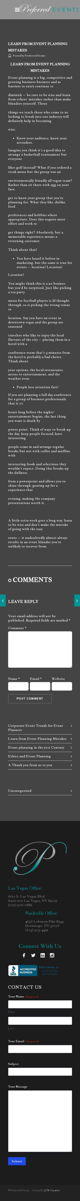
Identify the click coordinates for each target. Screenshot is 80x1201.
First (11, 1012)
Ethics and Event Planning (29, 756)
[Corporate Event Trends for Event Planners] (77, 600)
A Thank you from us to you (30, 765)
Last (11, 1028)
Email (36, 679)
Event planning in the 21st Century (36, 747)
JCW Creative (52, 1190)
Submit (17, 1161)
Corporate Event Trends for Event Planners (35, 727)
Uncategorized (19, 791)
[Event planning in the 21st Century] (3, 600)
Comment (17, 628)
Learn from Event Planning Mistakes (37, 738)
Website (58, 679)
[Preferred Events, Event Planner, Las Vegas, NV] (34, 970)
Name (14, 679)
